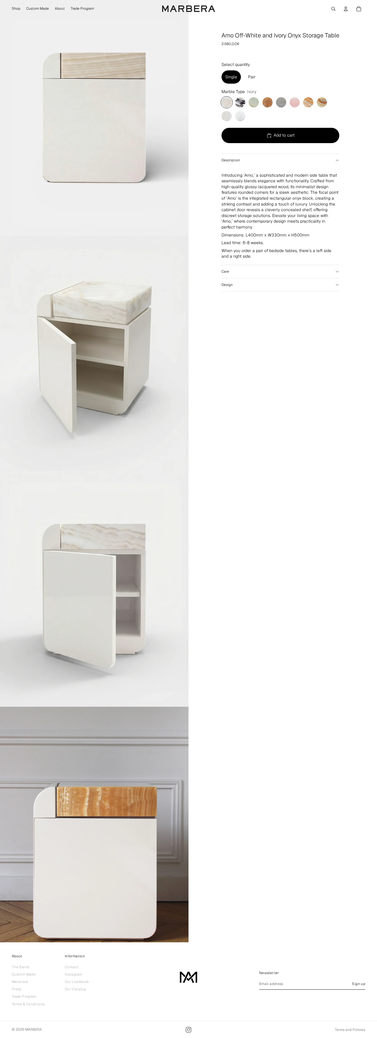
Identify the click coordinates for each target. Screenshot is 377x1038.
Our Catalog (75, 989)
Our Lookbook (77, 981)
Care (225, 271)
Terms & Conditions (28, 1004)
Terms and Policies (350, 1029)
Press (17, 989)
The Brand (20, 967)
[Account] (345, 8)
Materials (20, 981)
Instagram (73, 974)
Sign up (358, 983)
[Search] (333, 8)
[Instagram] (188, 1029)
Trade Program (24, 996)
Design (227, 284)
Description (230, 160)
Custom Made (24, 974)
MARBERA (33, 1029)
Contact (72, 967)
